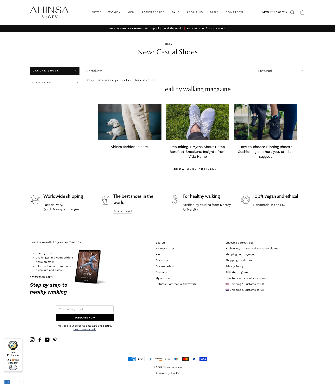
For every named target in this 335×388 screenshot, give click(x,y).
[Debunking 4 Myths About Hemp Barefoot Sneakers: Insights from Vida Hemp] (198, 122)
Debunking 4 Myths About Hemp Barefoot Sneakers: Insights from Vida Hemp (197, 152)
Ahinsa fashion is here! (130, 147)
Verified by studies (197, 205)
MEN (131, 12)
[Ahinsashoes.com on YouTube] (47, 339)
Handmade (261, 205)
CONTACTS (234, 12)
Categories (41, 82)
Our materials (165, 266)
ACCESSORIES (153, 12)
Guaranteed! (122, 211)
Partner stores (165, 248)
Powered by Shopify (167, 373)
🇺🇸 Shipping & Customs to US (244, 283)
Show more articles (195, 168)
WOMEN (114, 12)
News (96, 12)
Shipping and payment (240, 254)
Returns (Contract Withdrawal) (176, 283)
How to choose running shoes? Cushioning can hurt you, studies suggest (265, 152)
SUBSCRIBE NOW (85, 317)
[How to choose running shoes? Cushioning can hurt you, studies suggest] (265, 122)
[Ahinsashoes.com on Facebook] (39, 339)
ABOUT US (194, 12)
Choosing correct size (239, 242)
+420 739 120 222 (274, 12)
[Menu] (19, 340)
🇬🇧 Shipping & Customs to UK (244, 289)
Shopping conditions (238, 260)
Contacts (161, 272)
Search (160, 242)
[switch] (13, 367)
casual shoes (46, 70)
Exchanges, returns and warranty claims (251, 248)
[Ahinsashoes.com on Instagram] (32, 339)
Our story (162, 260)
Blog (158, 254)
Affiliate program (236, 272)
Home (166, 43)
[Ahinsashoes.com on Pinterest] (55, 339)
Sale (175, 12)
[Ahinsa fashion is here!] (129, 122)
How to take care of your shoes (246, 278)
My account (163, 278)
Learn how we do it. (84, 329)
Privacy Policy (234, 266)
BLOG (214, 12)
